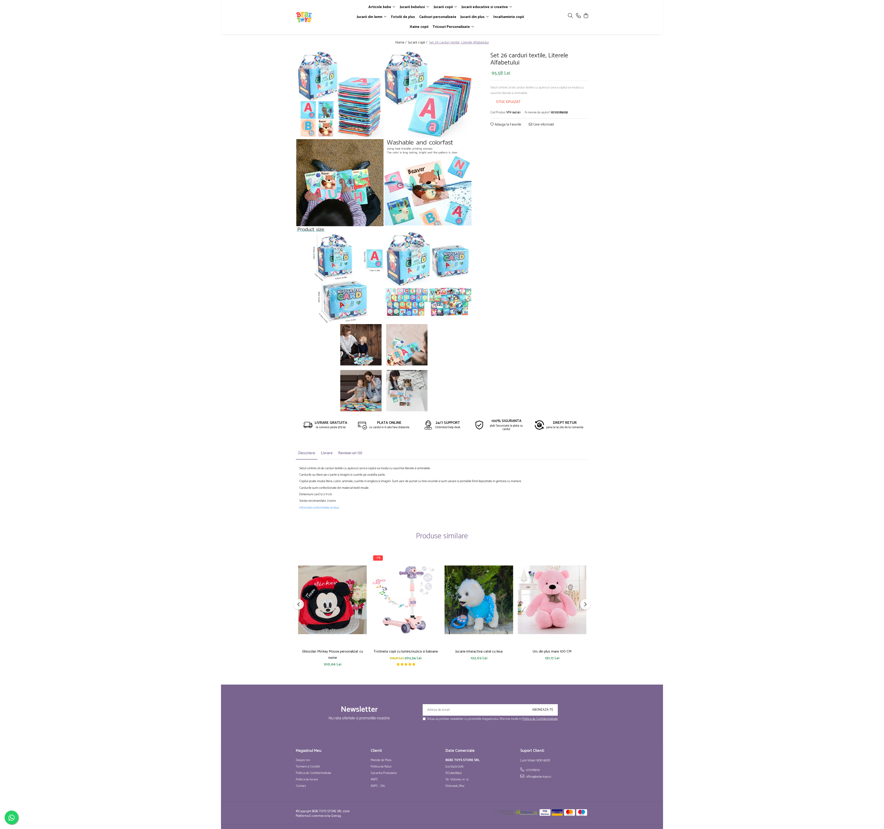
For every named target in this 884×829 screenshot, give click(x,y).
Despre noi (303, 760)
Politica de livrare (307, 779)
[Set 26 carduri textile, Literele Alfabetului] (340, 94)
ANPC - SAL (378, 786)
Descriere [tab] (306, 453)
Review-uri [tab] (350, 453)
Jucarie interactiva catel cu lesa (479, 651)
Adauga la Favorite (507, 124)
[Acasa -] (322, 17)
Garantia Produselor (384, 773)
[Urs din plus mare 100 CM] (552, 600)
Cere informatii (543, 124)
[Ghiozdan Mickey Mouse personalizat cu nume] (332, 600)
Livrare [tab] (327, 453)
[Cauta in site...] (570, 16)
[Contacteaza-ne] (578, 16)
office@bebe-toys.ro (538, 776)
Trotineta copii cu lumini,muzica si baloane (406, 651)
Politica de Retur (381, 767)
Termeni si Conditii (308, 767)
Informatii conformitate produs (319, 508)
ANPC (374, 779)
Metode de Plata (381, 760)
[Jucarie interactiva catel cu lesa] (479, 600)
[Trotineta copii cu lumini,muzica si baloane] (405, 600)
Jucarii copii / (418, 42)
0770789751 (532, 770)
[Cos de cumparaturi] (585, 16)
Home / (401, 42)
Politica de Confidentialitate (540, 719)
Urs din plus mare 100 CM (552, 651)
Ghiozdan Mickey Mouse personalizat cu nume (332, 654)
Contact (301, 786)
